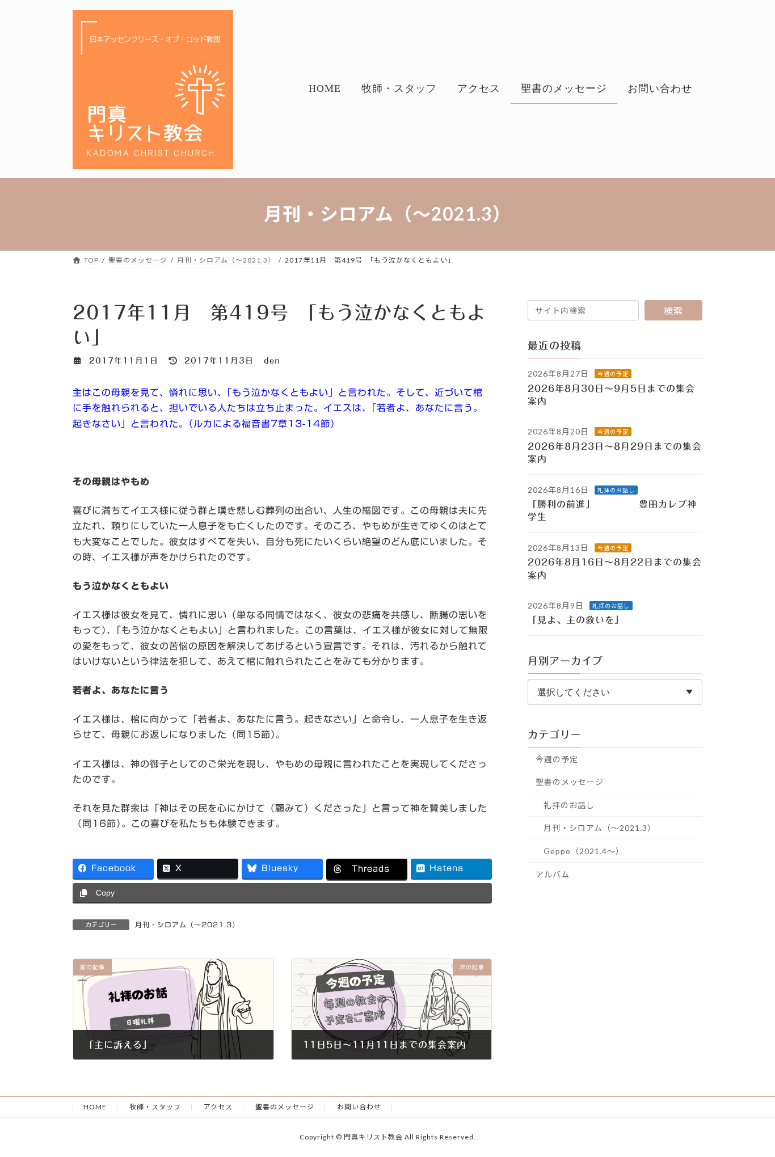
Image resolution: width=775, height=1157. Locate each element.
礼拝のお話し (616, 489)
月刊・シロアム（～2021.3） (187, 924)
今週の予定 (613, 373)
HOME (95, 1107)
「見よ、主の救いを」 (583, 619)
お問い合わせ (359, 1107)
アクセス (218, 1107)
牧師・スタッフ (155, 1107)
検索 (673, 310)
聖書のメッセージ (570, 782)
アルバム (553, 874)
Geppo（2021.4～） (584, 851)
